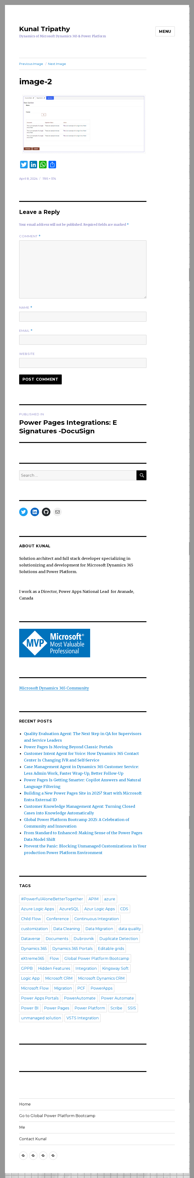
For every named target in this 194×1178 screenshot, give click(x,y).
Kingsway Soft (115, 968)
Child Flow (31, 919)
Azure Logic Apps (37, 909)
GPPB (27, 968)
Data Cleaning (66, 929)
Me (22, 1127)
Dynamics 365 (34, 948)
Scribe (116, 1008)
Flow (54, 958)
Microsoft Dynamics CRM (101, 978)
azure (109, 899)
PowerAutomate (80, 998)
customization (34, 929)
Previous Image (31, 64)
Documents (57, 938)
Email (26, 331)
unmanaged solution (41, 1018)
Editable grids (111, 948)
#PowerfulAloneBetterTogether (52, 899)
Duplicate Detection (118, 938)
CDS (124, 909)
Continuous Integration (96, 919)
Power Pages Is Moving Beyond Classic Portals (68, 746)
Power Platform (90, 1008)
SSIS (132, 1008)
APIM (93, 899)
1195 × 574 (49, 178)
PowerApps (101, 988)
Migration (63, 988)
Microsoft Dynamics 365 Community (54, 688)
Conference (57, 919)
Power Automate (117, 998)
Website (27, 354)
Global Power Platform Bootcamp (96, 958)
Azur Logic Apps (99, 909)
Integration (86, 968)
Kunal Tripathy (44, 29)
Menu (165, 31)
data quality (130, 929)
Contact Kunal (33, 1139)
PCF (81, 988)
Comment (30, 236)
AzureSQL (69, 909)
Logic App (30, 978)
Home (25, 1104)
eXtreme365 (32, 958)
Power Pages (56, 1008)
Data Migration (99, 929)
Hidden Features (54, 968)
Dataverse (30, 938)
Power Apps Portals (39, 998)
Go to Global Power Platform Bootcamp (57, 1116)
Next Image (57, 64)
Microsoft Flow (35, 988)
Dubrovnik (84, 938)
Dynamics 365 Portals (72, 948)
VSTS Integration (82, 1018)
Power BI (30, 1008)
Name (25, 308)
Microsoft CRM (59, 978)
